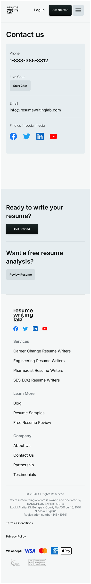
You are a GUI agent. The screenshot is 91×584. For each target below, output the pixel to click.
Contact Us (23, 455)
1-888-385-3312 (29, 60)
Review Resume (20, 274)
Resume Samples (28, 412)
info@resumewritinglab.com (35, 110)
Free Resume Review (32, 422)
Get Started (60, 10)
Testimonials (24, 474)
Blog (17, 403)
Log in (39, 10)
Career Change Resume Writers (42, 351)
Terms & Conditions (19, 523)
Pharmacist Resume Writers (38, 370)
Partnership (23, 464)
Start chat (20, 85)
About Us (21, 445)
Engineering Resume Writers (39, 360)
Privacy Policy (16, 536)
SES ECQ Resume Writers (36, 380)
